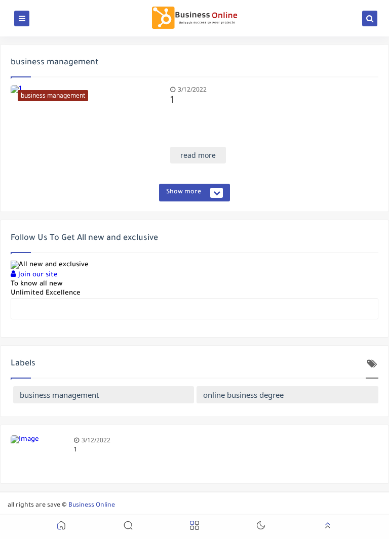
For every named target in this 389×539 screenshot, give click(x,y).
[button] (61, 527)
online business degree (243, 395)
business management (59, 395)
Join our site (37, 275)
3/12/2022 (192, 89)
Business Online (91, 505)
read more (198, 155)
